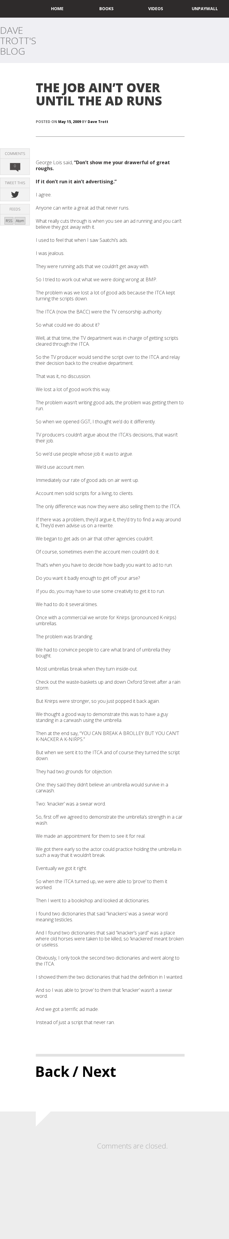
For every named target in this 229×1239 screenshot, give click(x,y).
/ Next (94, 1071)
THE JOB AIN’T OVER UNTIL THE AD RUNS (99, 94)
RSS (9, 220)
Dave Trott (98, 121)
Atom (20, 220)
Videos (155, 8)
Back (52, 1071)
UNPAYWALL (205, 8)
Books (106, 8)
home (57, 8)
